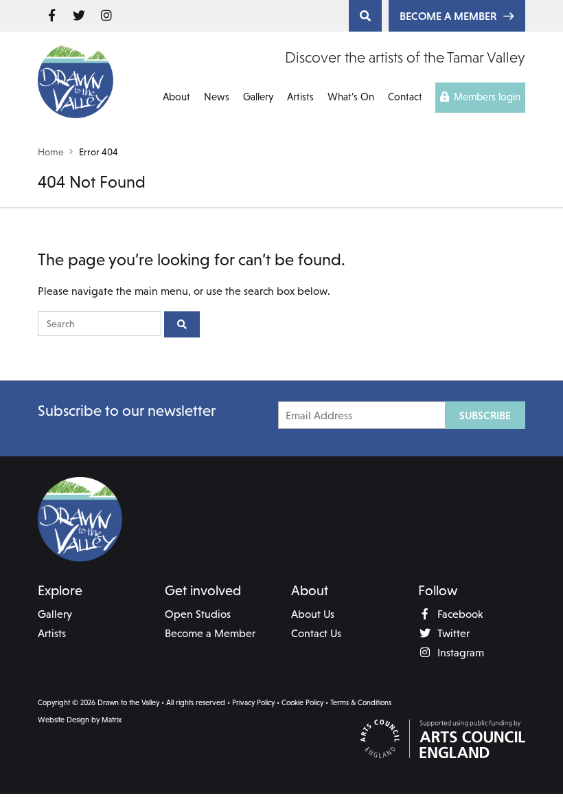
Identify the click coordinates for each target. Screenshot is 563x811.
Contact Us (316, 633)
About (176, 96)
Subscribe (485, 415)
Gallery (258, 96)
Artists (300, 96)
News (216, 96)
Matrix (112, 719)
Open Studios (198, 614)
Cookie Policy (302, 702)
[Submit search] (182, 324)
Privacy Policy (253, 702)
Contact (405, 96)
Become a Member (448, 16)
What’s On (351, 96)
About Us (312, 614)
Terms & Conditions (360, 702)
